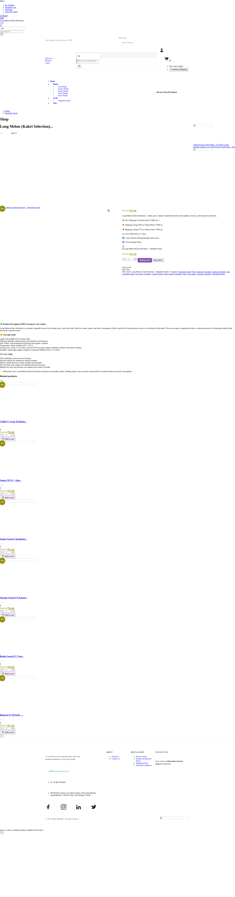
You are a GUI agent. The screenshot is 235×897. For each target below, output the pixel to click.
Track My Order (11, 12)
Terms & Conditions (144, 765)
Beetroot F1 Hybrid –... (11, 715)
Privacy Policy (141, 757)
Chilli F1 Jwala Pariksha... (13, 421)
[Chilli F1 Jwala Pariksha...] (18, 384)
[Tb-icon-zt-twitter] (94, 807)
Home (52, 81)
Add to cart (145, 260)
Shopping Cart (10, 7)
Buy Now (158, 260)
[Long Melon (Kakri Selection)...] (1, 169)
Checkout (8, 10)
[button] (58, 40)
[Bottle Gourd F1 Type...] (18, 619)
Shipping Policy (142, 763)
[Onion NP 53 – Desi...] (18, 443)
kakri (185, 274)
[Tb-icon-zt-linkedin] (79, 807)
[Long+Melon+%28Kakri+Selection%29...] (3, 169)
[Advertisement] (117, 188)
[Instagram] (63, 807)
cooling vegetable (219, 272)
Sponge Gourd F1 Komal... (13, 597)
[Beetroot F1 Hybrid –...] (18, 678)
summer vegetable (204, 274)
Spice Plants (62, 95)
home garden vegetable (173, 274)
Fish (55, 103)
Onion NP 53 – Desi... (11, 480)
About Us (115, 757)
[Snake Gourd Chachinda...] (18, 502)
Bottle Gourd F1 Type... (12, 656)
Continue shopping (179, 69)
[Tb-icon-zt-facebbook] (48, 807)
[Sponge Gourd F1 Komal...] (18, 560)
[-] (124, 259)
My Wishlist (9, 5)
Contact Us (115, 759)
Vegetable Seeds (11, 113)
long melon (192, 274)
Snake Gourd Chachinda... (13, 539)
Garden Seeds (157, 274)
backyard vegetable (203, 272)
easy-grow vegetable (143, 274)
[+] (135, 259)
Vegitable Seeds (64, 101)
